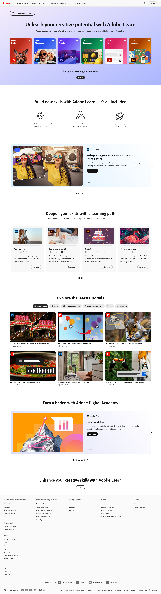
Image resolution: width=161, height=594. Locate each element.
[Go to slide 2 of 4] (79, 193)
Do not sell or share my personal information (128, 590)
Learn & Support (79, 3)
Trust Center (7, 565)
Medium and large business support (111, 517)
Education (71, 504)
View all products (9, 529)
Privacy (89, 590)
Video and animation (10, 513)
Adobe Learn (105, 513)
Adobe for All (7, 571)
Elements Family (9, 523)
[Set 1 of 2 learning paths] (79, 278)
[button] (145, 3)
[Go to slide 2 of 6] (76, 460)
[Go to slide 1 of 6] (73, 460)
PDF (5, 517)
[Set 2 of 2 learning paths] (81, 278)
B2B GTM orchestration (43, 517)
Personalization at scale (43, 504)
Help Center (104, 504)
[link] (80, 77)
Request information (139, 507)
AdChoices (154, 590)
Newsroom (7, 552)
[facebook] (22, 590)
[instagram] (26, 590)
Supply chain (7, 562)
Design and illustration (10, 510)
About (5, 543)
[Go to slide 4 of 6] (81, 460)
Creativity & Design (20, 3)
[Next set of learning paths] (151, 166)
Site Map (145, 590)
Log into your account (10, 539)
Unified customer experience (44, 510)
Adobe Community (106, 510)
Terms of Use (96, 590)
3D (4, 520)
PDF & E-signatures (38, 3)
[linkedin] (35, 590)
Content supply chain (42, 507)
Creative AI (7, 504)
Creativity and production (43, 513)
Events (6, 549)
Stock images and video (10, 526)
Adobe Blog (7, 574)
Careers (6, 546)
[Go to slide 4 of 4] (84, 193)
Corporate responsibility (11, 555)
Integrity (6, 568)
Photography (7, 507)
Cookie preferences (107, 590)
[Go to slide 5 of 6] (84, 460)
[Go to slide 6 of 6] (87, 460)
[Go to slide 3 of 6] (79, 460)
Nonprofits (72, 507)
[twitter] (30, 590)
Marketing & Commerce (59, 3)
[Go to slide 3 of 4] (81, 193)
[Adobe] (6, 3)
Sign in (152, 3)
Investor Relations (9, 558)
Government (72, 510)
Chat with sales (138, 504)
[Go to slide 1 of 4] (76, 193)
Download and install (107, 507)
